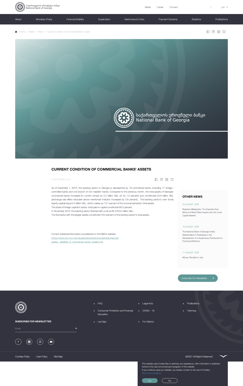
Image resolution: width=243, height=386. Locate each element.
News (40, 31)
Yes (149, 380)
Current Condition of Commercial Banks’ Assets (68, 31)
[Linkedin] (213, 31)
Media (32, 31)
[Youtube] (51, 342)
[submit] (211, 7)
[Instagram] (40, 342)
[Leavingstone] (223, 356)
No (169, 380)
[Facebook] (208, 31)
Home (22, 31)
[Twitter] (218, 31)
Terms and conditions (151, 373)
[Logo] (37, 7)
